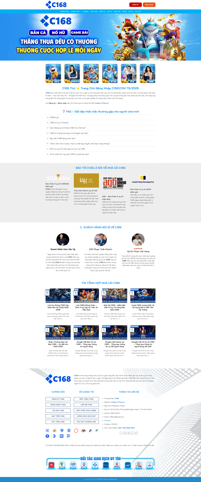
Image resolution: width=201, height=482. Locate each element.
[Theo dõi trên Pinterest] (125, 433)
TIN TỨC (138, 11)
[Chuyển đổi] (48, 117)
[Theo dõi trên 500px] (132, 433)
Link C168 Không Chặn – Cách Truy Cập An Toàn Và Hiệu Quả (86, 307)
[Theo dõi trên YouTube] (129, 433)
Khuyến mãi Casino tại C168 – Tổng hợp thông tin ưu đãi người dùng (114, 344)
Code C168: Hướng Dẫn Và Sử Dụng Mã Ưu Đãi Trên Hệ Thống (143, 307)
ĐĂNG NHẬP (149, 5)
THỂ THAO (94, 11)
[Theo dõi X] (121, 433)
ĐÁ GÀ (109, 11)
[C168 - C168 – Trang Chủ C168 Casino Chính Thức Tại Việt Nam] (56, 5)
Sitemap (107, 420)
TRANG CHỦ (64, 11)
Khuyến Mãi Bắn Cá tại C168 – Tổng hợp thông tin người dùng (86, 344)
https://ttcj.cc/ (102, 103)
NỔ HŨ (130, 11)
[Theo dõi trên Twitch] (136, 433)
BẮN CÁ (102, 11)
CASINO (85, 11)
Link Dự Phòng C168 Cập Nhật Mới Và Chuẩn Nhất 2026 (58, 307)
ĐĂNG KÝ (135, 5)
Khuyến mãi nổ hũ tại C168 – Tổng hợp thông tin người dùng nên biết (143, 344)
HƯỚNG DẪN (74, 11)
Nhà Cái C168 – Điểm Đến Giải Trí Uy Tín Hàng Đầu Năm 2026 (115, 307)
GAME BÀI (116, 11)
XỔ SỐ (124, 11)
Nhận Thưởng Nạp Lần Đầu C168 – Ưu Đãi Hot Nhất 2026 (58, 344)
